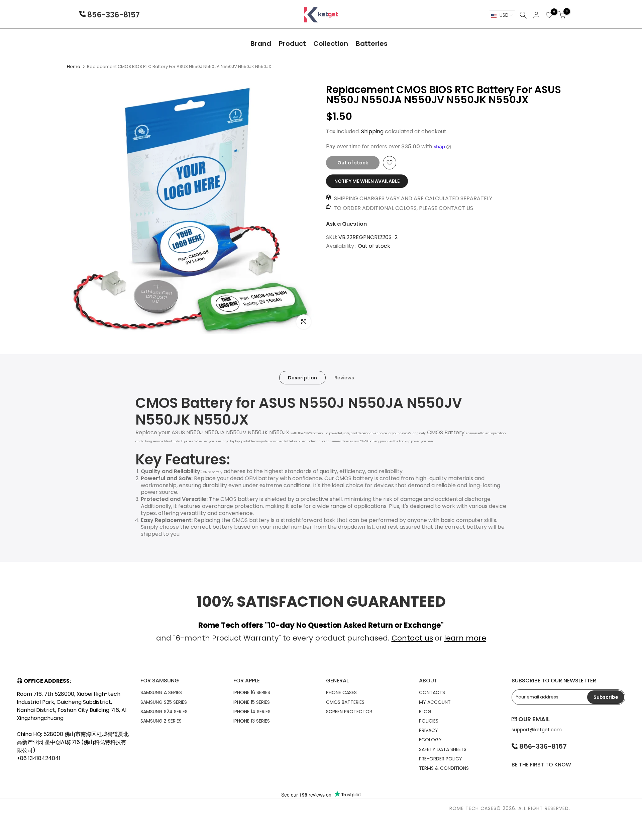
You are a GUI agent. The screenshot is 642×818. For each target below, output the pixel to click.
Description (302, 377)
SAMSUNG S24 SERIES (164, 711)
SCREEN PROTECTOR (349, 711)
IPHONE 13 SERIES (251, 721)
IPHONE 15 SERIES (251, 702)
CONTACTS (432, 692)
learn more (465, 638)
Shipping (372, 131)
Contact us (412, 638)
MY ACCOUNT (435, 702)
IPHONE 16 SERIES (251, 692)
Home (73, 66)
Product (292, 43)
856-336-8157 (113, 15)
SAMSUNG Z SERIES (161, 721)
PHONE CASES (341, 692)
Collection (330, 43)
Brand (260, 43)
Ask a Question (346, 224)
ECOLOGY (430, 739)
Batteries (372, 43)
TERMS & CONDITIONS (444, 768)
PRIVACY (428, 730)
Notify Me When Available (367, 181)
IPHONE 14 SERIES (252, 711)
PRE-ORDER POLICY (440, 758)
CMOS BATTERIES (345, 702)
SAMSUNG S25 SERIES (163, 702)
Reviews (344, 377)
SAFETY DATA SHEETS (442, 749)
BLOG (425, 711)
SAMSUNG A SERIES (161, 692)
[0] (549, 15)
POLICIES (428, 721)
